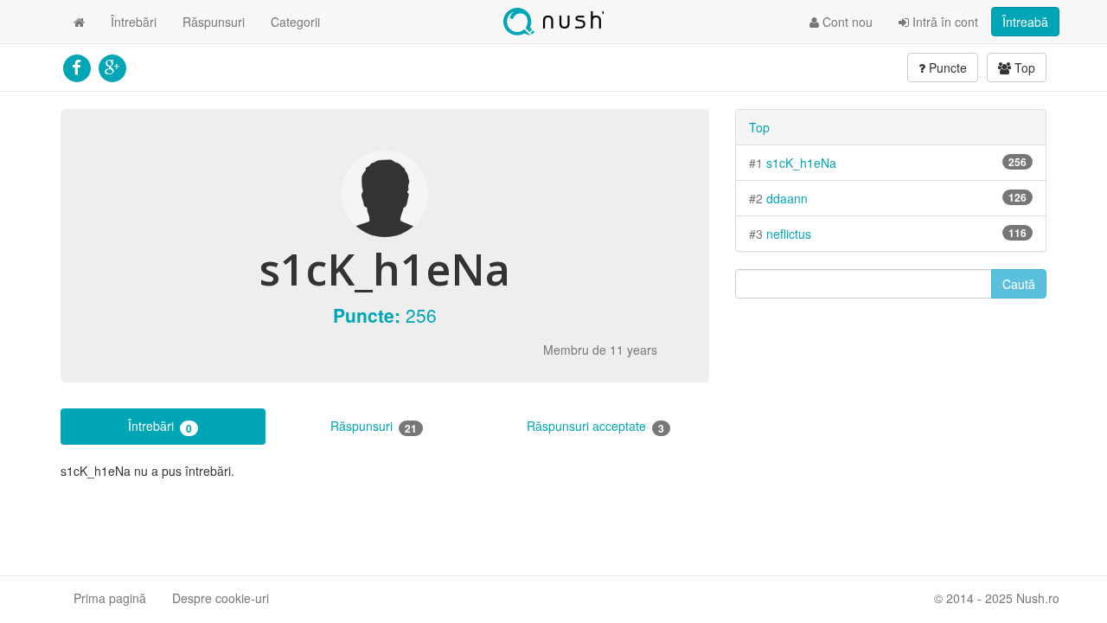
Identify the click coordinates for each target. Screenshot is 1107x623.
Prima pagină (110, 598)
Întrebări (134, 21)
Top (1023, 67)
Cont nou (846, 21)
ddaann (787, 198)
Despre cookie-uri (220, 598)
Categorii (295, 21)
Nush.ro (553, 21)
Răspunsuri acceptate (595, 426)
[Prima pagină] (79, 21)
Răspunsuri (213, 21)
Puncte (946, 67)
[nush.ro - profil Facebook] (77, 65)
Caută (1018, 283)
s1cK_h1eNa (801, 162)
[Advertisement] (890, 437)
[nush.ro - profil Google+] (112, 65)
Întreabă (1025, 21)
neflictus (788, 233)
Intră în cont (943, 21)
